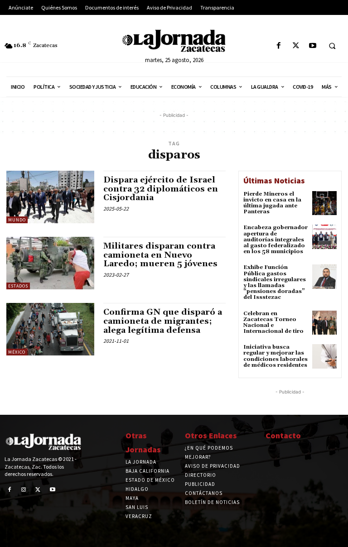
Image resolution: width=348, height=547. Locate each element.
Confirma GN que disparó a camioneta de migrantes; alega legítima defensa (162, 321)
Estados (18, 286)
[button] (332, 46)
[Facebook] (279, 46)
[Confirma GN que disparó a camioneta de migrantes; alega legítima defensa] (50, 329)
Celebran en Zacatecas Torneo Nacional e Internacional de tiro (273, 322)
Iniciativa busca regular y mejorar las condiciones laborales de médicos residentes (275, 356)
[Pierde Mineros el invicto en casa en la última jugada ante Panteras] (324, 203)
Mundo (17, 220)
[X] (296, 46)
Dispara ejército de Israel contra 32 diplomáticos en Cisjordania (160, 189)
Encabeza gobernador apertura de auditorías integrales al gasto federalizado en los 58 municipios (275, 239)
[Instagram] (24, 490)
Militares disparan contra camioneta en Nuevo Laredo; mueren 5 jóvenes (160, 255)
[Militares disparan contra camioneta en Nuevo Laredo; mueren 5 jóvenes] (50, 263)
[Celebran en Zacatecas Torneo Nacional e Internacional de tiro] (324, 323)
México (16, 352)
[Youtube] (312, 46)
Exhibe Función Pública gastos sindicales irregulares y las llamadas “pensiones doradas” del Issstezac (274, 282)
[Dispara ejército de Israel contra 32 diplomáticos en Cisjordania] (50, 197)
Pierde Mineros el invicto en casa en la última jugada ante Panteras (272, 203)
